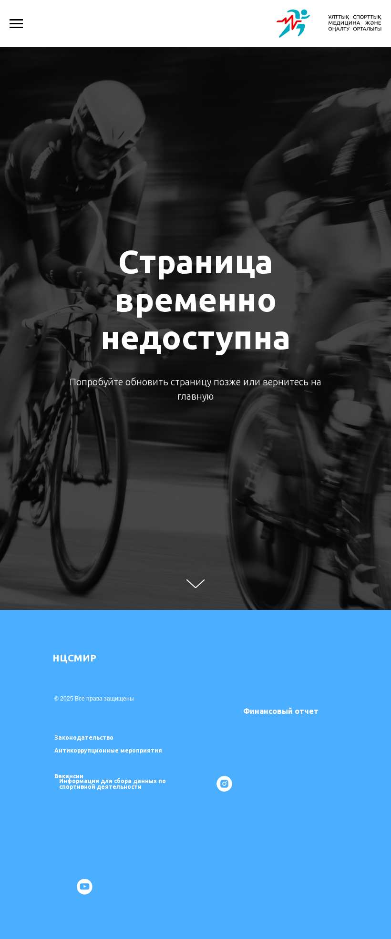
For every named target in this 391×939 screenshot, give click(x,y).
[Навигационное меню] (16, 24)
